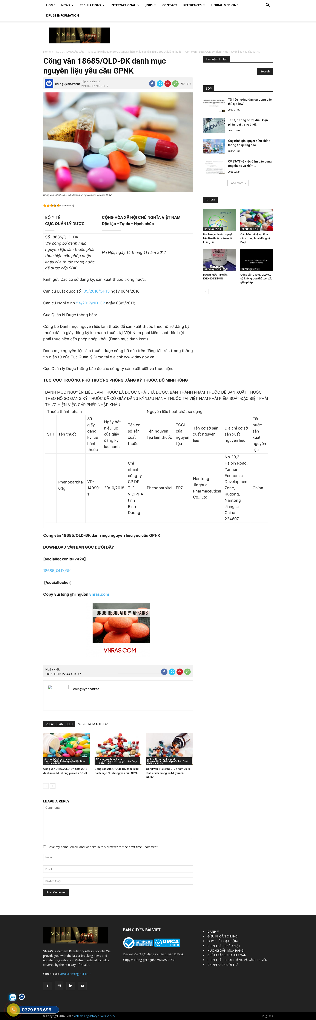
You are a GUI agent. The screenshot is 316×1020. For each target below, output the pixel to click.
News (65, 5)
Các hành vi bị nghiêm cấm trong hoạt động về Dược (255, 238)
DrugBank (267, 1016)
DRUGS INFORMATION (62, 15)
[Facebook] (152, 83)
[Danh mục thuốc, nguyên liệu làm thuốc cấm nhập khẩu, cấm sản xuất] (219, 220)
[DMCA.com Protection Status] (166, 946)
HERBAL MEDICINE (224, 5)
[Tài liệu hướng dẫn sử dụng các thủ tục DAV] (214, 104)
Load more (236, 183)
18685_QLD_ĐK (57, 570)
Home (50, 5)
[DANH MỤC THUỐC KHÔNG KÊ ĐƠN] (219, 260)
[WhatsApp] (175, 83)
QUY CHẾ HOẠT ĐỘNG (223, 941)
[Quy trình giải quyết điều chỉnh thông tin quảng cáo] (214, 146)
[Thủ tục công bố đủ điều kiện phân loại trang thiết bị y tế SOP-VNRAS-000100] (214, 125)
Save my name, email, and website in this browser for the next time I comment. (103, 847)
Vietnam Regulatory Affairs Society (94, 1016)
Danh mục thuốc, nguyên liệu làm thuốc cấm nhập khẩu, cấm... (218, 238)
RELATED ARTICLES (59, 724)
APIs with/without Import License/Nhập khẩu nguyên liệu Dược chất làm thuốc (134, 52)
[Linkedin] (70, 986)
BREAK (210, 200)
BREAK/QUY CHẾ (212, 229)
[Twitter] (160, 83)
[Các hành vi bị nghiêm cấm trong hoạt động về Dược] (256, 220)
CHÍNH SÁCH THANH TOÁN (226, 955)
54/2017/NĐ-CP (90, 303)
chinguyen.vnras (68, 84)
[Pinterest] (167, 83)
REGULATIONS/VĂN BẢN (69, 52)
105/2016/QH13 (96, 291)
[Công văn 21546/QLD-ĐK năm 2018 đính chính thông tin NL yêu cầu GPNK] (169, 749)
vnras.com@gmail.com (75, 974)
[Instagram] (59, 986)
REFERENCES (192, 5)
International (123, 5)
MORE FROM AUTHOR (93, 724)
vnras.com (99, 594)
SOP (209, 88)
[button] (267, 5)
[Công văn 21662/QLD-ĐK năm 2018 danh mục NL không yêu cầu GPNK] (66, 749)
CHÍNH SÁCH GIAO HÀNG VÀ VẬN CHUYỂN (237, 960)
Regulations (90, 5)
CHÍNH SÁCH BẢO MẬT (223, 946)
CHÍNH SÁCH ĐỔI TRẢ (222, 965)
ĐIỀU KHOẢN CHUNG (222, 936)
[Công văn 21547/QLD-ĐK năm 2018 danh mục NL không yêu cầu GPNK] (118, 749)
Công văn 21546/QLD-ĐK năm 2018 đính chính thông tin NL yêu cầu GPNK (168, 773)
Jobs (149, 5)
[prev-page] (46, 786)
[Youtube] (82, 986)
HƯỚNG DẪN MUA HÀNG (225, 950)
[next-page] (52, 786)
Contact (169, 5)
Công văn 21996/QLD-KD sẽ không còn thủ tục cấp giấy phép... (256, 278)
